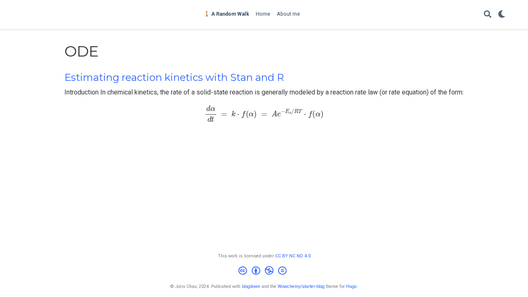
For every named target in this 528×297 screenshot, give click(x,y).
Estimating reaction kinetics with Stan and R (174, 77)
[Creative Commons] (264, 271)
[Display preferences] (501, 14)
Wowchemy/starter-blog (301, 286)
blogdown (251, 286)
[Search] (487, 14)
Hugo (351, 286)
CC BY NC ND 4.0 (293, 256)
